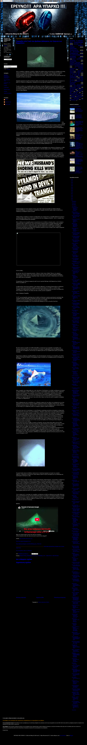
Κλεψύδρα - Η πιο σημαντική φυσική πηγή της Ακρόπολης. (75, 451)
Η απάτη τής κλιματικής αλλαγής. (74, 624)
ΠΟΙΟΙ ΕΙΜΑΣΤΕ (73, 100)
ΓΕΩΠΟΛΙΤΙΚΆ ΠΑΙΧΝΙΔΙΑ (76, 57)
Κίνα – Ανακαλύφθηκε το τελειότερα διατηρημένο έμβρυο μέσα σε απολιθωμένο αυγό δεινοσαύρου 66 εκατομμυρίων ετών (76, 154)
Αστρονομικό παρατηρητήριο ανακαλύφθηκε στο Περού (76, 585)
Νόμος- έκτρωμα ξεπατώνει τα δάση (76, 516)
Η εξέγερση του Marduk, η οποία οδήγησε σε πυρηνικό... (75, 682)
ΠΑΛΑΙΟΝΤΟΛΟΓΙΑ (79, 66)
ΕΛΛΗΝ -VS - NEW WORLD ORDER (76, 45)
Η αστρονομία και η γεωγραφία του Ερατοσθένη (75, 686)
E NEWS (5, 85)
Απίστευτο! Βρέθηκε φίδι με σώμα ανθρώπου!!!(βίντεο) (75, 594)
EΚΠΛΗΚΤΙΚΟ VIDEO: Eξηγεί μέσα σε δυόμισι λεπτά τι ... (76, 492)
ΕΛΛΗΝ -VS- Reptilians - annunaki (76, 94)
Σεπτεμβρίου (74, 206)
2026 (72, 179)
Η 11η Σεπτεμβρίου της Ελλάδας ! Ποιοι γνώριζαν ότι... (76, 702)
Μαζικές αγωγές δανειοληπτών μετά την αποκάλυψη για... (76, 634)
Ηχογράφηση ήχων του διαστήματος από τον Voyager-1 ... (76, 580)
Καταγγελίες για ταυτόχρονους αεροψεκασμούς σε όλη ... (76, 338)
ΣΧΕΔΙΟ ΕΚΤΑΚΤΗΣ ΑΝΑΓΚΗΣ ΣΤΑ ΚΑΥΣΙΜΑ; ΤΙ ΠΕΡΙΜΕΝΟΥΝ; (75, 392)
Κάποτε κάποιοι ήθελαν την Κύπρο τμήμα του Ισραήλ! (76, 213)
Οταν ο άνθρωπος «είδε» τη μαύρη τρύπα (75, 368)
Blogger (71, 735)
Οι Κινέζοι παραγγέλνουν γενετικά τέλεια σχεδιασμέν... (75, 400)
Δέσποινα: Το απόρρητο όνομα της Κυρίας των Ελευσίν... (75, 439)
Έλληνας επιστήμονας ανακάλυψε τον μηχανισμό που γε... (76, 268)
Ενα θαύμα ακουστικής (74, 663)
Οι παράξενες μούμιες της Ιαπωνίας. (76, 388)
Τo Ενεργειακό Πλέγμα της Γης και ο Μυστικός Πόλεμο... (76, 550)
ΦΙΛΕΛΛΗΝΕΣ (76, 98)
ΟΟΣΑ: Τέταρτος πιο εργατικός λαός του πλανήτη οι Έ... (76, 381)
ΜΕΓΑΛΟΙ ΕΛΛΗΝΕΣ (74, 88)
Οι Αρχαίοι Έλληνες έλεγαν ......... (77, 97)
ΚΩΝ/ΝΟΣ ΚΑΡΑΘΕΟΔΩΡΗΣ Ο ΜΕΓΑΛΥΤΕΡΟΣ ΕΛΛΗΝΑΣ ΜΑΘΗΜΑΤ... (76, 655)
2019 (72, 190)
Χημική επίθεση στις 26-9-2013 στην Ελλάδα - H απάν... (76, 321)
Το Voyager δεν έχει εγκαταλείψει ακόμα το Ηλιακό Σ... (76, 576)
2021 (72, 187)
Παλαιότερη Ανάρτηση (59, 597)
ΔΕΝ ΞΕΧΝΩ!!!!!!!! (74, 92)
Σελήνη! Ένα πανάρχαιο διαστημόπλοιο (75, 496)
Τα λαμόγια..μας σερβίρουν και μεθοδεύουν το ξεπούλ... (75, 477)
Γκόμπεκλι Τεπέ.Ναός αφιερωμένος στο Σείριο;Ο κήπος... (76, 404)
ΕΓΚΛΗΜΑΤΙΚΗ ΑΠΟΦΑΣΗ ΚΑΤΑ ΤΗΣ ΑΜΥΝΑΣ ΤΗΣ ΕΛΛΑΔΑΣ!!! (76, 420)
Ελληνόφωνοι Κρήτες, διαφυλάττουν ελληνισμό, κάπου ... (76, 415)
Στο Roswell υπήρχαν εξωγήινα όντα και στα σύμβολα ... (76, 233)
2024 (72, 182)
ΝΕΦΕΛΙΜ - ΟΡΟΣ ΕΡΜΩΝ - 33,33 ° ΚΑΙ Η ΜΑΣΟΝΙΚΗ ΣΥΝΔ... (75, 694)
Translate (8, 69)
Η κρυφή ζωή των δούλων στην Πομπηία (75, 252)
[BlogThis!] (33, 554)
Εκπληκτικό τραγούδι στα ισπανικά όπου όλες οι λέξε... (76, 642)
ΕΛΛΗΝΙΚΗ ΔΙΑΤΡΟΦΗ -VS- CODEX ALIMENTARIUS (76, 63)
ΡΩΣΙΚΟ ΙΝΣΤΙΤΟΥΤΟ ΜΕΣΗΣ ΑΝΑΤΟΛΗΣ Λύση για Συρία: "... (76, 611)
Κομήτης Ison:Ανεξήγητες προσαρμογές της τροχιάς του (75, 555)
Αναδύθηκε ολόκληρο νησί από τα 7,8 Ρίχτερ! (76, 396)
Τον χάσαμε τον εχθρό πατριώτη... (76, 301)
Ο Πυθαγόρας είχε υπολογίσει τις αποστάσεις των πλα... (75, 706)
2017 (72, 193)
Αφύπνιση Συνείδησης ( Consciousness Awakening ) (7, 76)
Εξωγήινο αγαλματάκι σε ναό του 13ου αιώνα (76, 502)
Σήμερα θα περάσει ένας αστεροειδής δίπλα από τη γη (75, 547)
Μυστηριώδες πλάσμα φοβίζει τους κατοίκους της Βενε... (76, 297)
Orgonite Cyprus (7, 89)
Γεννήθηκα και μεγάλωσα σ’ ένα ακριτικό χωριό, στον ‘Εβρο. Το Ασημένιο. (79, 110)
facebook (5, 45)
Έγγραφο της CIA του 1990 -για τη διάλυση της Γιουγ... (76, 442)
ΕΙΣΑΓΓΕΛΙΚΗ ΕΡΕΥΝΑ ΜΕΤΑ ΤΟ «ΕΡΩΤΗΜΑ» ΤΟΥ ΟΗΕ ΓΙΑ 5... (76, 671)
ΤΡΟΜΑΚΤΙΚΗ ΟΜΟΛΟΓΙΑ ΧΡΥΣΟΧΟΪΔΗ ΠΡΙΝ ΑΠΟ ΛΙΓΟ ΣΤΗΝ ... (75, 424)
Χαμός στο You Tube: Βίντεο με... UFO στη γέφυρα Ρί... (76, 378)
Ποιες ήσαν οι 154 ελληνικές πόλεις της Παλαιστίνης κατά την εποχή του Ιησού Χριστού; (79, 129)
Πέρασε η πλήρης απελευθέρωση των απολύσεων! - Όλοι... (76, 288)
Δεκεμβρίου (74, 201)
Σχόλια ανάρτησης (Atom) (43, 602)
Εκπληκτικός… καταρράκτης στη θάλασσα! (75, 407)
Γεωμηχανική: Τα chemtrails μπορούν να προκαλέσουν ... (75, 373)
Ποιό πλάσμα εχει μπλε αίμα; (75, 311)
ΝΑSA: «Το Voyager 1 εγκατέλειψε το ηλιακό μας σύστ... (76, 650)
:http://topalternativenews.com (26, 538)
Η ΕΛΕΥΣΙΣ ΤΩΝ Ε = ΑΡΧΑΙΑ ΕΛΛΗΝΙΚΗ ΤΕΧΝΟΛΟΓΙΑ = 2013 (75, 433)
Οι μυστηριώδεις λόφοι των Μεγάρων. (24, 550)
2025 (72, 180)
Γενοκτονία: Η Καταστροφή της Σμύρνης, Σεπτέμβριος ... (75, 660)
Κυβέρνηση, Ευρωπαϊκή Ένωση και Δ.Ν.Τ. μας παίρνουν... (76, 343)
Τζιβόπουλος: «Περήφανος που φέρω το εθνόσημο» (75, 620)
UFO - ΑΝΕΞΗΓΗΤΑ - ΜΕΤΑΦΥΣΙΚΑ (51, 555)
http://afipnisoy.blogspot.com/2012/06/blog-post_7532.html (28, 543)
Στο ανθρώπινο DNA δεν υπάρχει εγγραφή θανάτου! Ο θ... (76, 293)
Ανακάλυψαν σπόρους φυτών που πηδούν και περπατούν (76, 689)
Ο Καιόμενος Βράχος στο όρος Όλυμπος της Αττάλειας (76, 304)
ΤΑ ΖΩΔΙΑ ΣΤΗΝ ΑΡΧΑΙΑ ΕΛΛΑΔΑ (75, 529)
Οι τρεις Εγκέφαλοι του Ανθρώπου (75, 259)
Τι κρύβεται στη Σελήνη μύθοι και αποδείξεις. (75, 329)
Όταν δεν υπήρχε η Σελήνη (75, 499)
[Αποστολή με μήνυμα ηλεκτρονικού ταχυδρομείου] (32, 554)
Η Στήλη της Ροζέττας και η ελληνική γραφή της (76, 666)
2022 (72, 185)
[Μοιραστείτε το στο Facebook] (36, 554)
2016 (72, 195)
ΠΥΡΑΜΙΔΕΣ (40, 555)
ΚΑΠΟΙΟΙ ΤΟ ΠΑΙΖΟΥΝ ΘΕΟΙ (76, 64)
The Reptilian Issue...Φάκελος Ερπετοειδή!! (75, 256)
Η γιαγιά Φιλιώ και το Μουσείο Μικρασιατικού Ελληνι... (75, 607)
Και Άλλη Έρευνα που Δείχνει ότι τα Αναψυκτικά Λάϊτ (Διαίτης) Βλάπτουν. (79, 116)
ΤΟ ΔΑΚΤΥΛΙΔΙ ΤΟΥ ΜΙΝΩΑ (75, 106)
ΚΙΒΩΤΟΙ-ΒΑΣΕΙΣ (80, 96)
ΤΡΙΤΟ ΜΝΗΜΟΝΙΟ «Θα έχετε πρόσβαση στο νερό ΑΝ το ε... (75, 466)
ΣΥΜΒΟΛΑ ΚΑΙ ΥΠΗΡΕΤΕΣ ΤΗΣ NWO (76, 72)
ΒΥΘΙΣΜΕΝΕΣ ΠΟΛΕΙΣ (32, 555)
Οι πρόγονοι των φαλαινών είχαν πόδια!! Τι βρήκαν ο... (75, 569)
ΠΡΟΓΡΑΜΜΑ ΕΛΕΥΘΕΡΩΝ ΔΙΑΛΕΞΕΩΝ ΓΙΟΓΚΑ (75, 461)
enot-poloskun (63, 735)
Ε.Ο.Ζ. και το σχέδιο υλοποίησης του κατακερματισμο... (75, 473)
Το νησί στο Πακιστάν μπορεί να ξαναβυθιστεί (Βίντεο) (76, 221)
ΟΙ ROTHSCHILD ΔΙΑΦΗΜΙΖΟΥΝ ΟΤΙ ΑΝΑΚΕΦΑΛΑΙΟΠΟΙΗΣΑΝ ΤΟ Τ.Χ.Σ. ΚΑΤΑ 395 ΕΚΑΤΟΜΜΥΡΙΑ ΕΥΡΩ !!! (76, 162)
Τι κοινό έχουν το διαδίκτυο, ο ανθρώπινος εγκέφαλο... (75, 209)
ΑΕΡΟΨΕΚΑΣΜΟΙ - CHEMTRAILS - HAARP (76, 86)
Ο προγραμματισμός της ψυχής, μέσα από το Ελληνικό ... (76, 534)
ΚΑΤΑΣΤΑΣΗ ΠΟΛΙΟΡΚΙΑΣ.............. (76, 385)
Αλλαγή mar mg (8, 101)
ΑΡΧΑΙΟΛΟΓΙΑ (78, 91)
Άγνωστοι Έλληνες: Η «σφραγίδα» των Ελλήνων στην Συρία (76, 272)
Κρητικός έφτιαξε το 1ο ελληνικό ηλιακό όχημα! (76, 307)
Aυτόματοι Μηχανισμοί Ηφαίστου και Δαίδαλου (75, 277)
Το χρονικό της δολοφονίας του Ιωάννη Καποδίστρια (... (75, 326)
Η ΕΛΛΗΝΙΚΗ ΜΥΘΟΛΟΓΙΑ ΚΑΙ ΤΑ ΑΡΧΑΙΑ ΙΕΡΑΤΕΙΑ (76, 68)
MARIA (6, 99)
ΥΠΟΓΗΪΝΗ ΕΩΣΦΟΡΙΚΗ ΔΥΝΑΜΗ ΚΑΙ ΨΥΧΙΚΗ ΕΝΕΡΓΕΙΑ (75, 520)
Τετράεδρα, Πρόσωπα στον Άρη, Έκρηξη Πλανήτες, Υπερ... (76, 509)
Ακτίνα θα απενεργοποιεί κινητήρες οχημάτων (75, 559)
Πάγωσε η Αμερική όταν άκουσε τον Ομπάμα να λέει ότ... (75, 485)
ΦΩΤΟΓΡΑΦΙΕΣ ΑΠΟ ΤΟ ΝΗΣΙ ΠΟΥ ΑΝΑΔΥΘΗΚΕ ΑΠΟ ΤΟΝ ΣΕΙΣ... (76, 359)
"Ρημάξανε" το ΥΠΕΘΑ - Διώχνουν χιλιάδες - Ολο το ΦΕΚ (76, 284)
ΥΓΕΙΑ (82, 99)
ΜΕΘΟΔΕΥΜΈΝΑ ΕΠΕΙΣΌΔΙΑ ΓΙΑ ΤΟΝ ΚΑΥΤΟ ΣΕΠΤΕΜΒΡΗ (75, 538)
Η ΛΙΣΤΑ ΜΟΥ (6, 87)
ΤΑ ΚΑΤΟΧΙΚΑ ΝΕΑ (75, 74)
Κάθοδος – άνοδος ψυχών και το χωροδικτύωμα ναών (75, 698)
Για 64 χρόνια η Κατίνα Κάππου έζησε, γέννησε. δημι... (76, 602)
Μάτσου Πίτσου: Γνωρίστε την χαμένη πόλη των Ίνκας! (75, 589)
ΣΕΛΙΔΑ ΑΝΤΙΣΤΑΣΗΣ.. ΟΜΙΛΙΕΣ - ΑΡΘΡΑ (76, 70)
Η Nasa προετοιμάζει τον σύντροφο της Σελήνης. (76, 674)
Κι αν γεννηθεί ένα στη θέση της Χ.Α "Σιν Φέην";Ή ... (76, 216)
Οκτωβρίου (74, 204)
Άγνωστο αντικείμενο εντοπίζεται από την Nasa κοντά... (76, 469)
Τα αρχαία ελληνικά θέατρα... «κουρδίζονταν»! (75, 411)
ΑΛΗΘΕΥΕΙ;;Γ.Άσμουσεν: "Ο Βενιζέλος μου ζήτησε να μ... (76, 513)
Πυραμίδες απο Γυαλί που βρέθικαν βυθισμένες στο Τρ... (76, 525)
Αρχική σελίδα (40, 597)
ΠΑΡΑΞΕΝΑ (72, 83)
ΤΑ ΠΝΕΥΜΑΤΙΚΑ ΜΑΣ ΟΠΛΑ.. (76, 93)
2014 (72, 198)
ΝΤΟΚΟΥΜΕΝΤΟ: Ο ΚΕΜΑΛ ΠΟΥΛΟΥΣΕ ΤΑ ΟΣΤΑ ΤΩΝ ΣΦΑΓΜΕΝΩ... (75, 628)
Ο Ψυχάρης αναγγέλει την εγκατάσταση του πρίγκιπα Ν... (76, 237)
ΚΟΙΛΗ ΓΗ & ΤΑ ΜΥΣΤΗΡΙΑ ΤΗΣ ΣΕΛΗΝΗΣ (76, 79)
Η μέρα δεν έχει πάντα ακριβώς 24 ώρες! (76, 563)
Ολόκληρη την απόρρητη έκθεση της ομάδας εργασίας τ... (75, 314)
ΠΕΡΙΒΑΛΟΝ (72, 76)
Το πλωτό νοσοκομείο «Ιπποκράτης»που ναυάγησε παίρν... (76, 318)
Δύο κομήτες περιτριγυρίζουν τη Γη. (76, 678)
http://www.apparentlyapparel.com (23, 541)
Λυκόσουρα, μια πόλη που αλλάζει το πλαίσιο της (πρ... (76, 429)
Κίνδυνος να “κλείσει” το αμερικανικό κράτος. (75, 489)
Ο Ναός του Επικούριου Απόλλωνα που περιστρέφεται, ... (75, 334)
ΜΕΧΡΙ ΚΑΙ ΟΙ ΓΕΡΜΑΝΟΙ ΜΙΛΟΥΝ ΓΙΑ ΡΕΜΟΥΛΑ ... (75, 225)
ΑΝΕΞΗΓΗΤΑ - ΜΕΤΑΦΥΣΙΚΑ (76, 84)
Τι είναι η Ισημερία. (75, 454)
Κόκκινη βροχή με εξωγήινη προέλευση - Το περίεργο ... (75, 230)
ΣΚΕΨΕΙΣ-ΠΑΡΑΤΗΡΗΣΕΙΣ (76, 77)
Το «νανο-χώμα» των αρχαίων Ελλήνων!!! (76, 565)
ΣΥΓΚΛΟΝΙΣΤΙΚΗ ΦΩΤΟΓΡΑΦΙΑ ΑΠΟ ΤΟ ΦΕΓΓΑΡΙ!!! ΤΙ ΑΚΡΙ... (76, 638)
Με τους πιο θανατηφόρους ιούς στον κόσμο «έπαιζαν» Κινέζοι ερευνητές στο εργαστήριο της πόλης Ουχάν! (76, 137)
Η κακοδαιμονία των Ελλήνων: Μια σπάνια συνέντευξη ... (76, 543)
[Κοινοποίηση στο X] (34, 554)
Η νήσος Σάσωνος (75, 375)
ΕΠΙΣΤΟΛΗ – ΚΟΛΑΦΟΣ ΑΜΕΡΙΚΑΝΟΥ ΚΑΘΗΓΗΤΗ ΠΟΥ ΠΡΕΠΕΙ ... (75, 364)
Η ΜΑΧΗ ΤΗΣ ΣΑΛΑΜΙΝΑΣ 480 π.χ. (75, 481)
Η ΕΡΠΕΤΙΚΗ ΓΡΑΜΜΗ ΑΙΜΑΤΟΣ (76, 262)
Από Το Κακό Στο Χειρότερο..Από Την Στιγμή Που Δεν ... (76, 506)
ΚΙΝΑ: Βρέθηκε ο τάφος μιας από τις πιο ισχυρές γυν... (76, 572)
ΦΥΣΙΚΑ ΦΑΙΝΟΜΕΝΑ (75, 75)
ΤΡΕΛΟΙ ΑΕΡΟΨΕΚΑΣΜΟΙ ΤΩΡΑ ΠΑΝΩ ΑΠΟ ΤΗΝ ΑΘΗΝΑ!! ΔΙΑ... (76, 347)
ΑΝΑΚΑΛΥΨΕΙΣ (23, 555)
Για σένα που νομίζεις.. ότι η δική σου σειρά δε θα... (76, 280)
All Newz (5, 91)
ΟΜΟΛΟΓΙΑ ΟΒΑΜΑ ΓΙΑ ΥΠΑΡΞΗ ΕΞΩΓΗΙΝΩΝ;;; (75, 248)
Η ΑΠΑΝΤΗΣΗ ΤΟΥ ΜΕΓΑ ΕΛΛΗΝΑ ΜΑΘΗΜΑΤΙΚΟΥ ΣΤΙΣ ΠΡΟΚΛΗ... (75, 599)
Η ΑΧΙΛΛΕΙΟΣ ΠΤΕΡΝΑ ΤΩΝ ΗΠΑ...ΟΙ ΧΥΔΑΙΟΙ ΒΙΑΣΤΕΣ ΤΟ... (75, 447)
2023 (72, 184)
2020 (72, 188)
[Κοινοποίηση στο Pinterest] (37, 554)
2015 (72, 196)
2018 (72, 192)
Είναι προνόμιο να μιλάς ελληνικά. (75, 531)
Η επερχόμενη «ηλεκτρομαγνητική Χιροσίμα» (76, 351)
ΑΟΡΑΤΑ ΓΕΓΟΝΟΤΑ (7, 93)
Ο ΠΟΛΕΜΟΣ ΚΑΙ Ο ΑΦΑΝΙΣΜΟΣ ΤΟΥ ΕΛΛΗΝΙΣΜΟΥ (76, 81)
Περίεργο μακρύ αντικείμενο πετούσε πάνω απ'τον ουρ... (75, 616)
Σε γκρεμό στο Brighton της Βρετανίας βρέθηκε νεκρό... (76, 646)
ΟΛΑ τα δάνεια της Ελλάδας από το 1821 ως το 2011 (75, 457)
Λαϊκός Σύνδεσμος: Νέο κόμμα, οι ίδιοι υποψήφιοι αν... (76, 240)
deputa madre (7, 104)
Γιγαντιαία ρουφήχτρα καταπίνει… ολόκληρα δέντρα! (76, 355)
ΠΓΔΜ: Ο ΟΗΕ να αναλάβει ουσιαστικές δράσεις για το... (75, 245)
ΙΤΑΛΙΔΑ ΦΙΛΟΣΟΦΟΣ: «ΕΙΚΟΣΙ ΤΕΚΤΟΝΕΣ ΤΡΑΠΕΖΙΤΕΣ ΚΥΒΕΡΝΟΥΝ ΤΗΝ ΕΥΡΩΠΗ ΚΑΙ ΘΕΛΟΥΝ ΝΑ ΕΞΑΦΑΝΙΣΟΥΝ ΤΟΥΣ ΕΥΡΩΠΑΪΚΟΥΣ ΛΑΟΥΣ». (76, 146)
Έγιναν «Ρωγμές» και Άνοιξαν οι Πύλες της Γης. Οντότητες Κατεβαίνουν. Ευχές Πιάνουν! (79, 123)
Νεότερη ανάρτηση (21, 597)
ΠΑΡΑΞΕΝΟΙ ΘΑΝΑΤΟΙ (76, 95)
